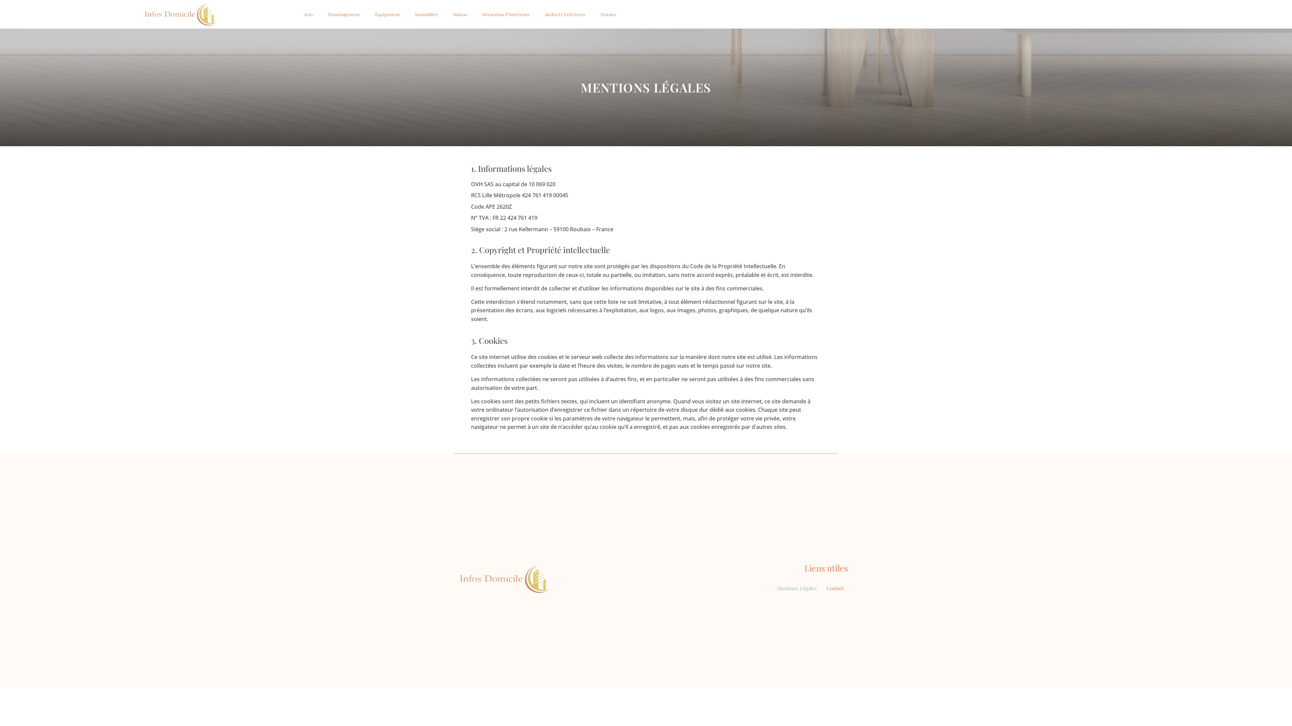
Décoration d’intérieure (506, 14)
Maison (460, 14)
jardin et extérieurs (565, 14)
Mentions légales (797, 588)
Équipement (387, 14)
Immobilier (426, 14)
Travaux (608, 14)
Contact (835, 588)
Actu (308, 14)
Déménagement (344, 14)
